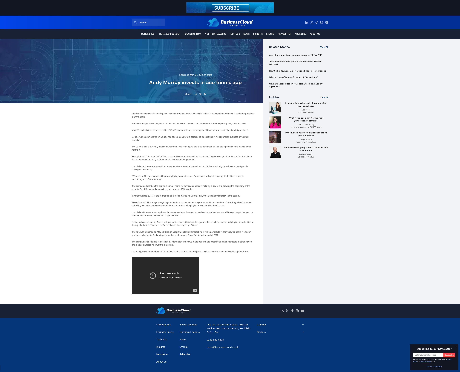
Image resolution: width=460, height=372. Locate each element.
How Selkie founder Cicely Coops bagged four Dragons (297, 71)
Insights (258, 34)
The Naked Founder (169, 34)
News (246, 34)
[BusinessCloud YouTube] (326, 22)
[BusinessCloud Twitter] (311, 22)
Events (270, 34)
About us (315, 34)
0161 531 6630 (215, 339)
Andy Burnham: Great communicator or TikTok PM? (295, 55)
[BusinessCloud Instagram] (321, 22)
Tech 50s (235, 34)
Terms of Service (425, 361)
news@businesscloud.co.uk (223, 347)
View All (324, 47)
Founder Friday (192, 34)
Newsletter (284, 34)
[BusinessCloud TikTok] (316, 22)
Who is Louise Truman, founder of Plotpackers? (293, 77)
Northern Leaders (215, 34)
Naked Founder (188, 324)
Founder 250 (147, 34)
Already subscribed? (434, 366)
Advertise (300, 34)
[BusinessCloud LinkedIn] (306, 22)
